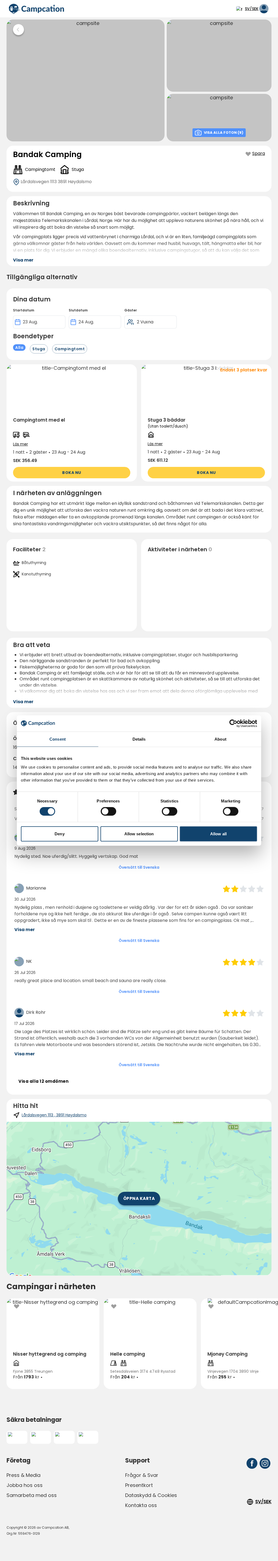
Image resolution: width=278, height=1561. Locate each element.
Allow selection (139, 833)
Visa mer (24, 929)
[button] (72, 423)
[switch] (108, 811)
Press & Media (23, 1475)
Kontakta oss (141, 1505)
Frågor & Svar (141, 1475)
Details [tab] (139, 739)
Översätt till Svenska (139, 867)
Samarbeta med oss (32, 1495)
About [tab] (220, 739)
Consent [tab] (57, 739)
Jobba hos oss (25, 1485)
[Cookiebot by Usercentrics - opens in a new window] (233, 723)
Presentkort (139, 1485)
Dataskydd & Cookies (151, 1495)
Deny (59, 833)
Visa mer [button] (23, 260)
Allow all (218, 833)
